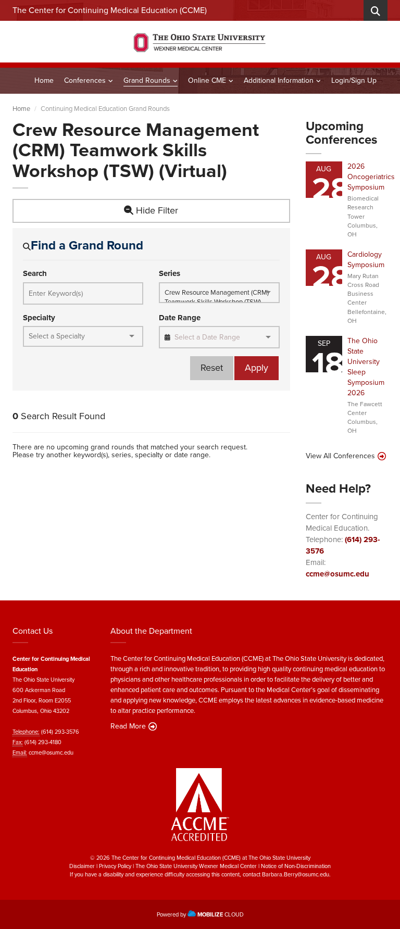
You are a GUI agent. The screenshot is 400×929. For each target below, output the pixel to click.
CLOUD (220, 914)
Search (35, 273)
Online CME (207, 80)
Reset (212, 367)
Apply (256, 367)
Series (169, 273)
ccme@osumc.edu (337, 574)
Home (44, 80)
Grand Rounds (146, 80)
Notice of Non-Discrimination (296, 866)
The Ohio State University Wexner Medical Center (196, 866)
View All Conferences (340, 456)
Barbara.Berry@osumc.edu (295, 874)
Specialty (39, 317)
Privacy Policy (115, 866)
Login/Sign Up (354, 80)
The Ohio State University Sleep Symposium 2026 (365, 366)
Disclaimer (82, 866)
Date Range (180, 317)
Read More (128, 726)
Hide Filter (155, 210)
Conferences (85, 80)
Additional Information (279, 80)
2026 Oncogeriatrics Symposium (371, 177)
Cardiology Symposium (365, 259)
